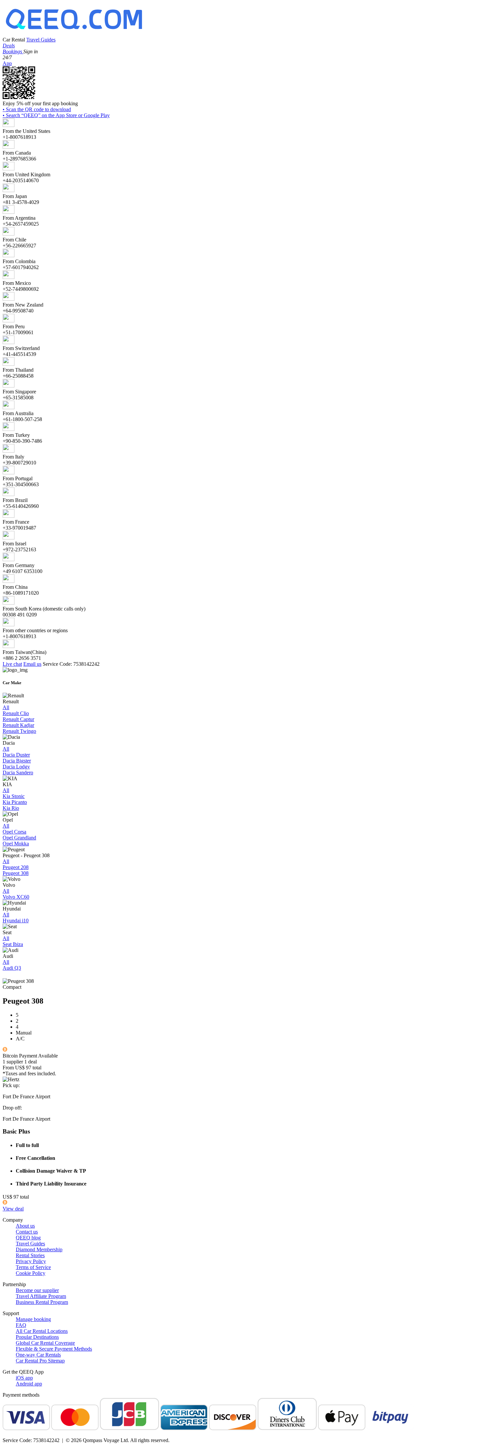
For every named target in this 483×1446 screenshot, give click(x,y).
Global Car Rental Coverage (45, 1343)
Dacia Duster (16, 755)
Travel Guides (41, 39)
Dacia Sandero (18, 772)
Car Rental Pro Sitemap (40, 1360)
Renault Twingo (19, 731)
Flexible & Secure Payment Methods (54, 1349)
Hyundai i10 (16, 920)
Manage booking (33, 1319)
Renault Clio (16, 713)
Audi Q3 (12, 968)
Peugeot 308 (16, 873)
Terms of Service (33, 1267)
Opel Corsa (14, 832)
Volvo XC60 (16, 897)
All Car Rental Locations (42, 1331)
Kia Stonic (14, 796)
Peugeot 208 (16, 867)
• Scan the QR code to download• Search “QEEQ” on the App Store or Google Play (56, 112)
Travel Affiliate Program (41, 1296)
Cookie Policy (30, 1273)
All (6, 707)
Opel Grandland (19, 837)
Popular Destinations (37, 1337)
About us (25, 1226)
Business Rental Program (42, 1302)
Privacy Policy (31, 1261)
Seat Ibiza (13, 944)
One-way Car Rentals (38, 1355)
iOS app (24, 1378)
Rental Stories (30, 1255)
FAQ (21, 1325)
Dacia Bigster (17, 760)
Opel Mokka (16, 843)
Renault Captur (18, 719)
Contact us (27, 1231)
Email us (32, 664)
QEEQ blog (28, 1237)
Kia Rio (11, 808)
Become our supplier (37, 1290)
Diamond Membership (39, 1249)
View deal (13, 1208)
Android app (29, 1383)
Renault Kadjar (18, 725)
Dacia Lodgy (16, 766)
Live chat (12, 664)
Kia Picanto (15, 802)
